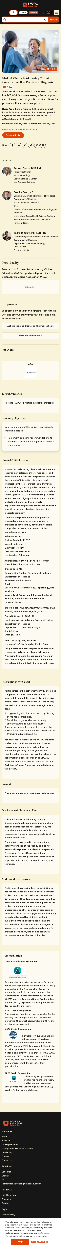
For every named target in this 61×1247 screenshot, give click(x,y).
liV (3, 1179)
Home (4, 1136)
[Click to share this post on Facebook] (12, 145)
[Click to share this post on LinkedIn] (18, 145)
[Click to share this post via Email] (43, 145)
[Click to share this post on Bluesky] (30, 145)
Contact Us (7, 1160)
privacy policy (40, 1236)
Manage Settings (39, 1241)
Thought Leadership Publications (17, 1148)
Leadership (7, 1152)
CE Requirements (10, 1144)
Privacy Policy (8, 1214)
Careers (5, 1156)
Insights (5, 1175)
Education (6, 1172)
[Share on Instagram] (37, 145)
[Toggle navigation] (56, 12)
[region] (30, 1232)
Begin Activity (13, 135)
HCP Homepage (9, 1195)
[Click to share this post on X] (24, 145)
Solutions (6, 1140)
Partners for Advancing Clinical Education (21, 1183)
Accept (19, 1241)
